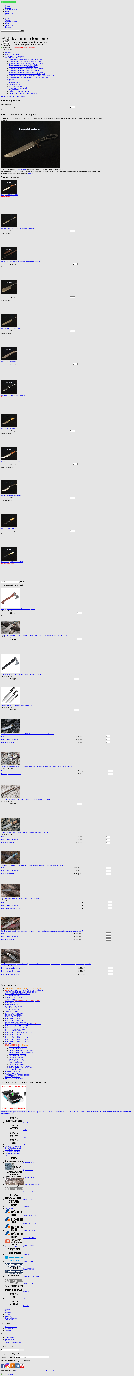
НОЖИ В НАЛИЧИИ (12, 54)
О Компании (9, 13)
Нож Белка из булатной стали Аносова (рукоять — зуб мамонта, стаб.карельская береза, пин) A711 (34, 635)
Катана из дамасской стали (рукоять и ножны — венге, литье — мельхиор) (26, 799)
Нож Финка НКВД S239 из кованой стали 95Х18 (14, 395)
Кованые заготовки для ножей (19, 81)
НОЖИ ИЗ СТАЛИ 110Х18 (14, 1020)
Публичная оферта (11, 1327)
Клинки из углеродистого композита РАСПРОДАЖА (26, 68)
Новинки (8, 52)
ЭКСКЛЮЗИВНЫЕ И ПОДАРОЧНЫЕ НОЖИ (21, 992)
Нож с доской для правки (9, 739)
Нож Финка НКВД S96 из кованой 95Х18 (12, 562)
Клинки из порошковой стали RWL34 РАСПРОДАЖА (27, 74)
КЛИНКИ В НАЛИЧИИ (13, 58)
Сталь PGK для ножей (16, 1057)
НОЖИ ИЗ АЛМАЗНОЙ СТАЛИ (16, 1027)
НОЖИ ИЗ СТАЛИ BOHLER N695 (17, 1040)
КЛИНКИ (8, 1043)
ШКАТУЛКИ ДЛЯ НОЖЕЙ (14, 1078)
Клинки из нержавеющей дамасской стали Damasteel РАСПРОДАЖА (32, 75)
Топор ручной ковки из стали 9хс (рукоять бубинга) (18, 609)
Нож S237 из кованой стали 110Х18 (11, 495)
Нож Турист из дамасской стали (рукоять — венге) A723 (20, 898)
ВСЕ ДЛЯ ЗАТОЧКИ (12, 1073)
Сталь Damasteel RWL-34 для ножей (21, 1052)
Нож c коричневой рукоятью (10, 968)
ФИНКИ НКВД (10, 999)
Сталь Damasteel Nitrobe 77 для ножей (21, 1050)
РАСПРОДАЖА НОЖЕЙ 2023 (15, 56)
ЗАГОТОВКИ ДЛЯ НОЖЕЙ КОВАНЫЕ (18, 1068)
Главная (7, 1309)
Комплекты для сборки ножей (19, 91)
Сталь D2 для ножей (15, 1062)
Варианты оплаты (11, 9)
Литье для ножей (14, 82)
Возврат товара (10, 1328)
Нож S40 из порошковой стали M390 (11, 462)
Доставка (8, 11)
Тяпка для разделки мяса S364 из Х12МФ (12, 295)
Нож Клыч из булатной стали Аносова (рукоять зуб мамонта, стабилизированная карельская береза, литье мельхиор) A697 (42, 931)
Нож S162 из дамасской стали (9, 428)
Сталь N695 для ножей (16, 1064)
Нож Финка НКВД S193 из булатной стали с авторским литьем (18, 228)
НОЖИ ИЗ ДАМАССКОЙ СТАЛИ (16, 1025)
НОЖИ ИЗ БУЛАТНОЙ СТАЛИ (15, 1022)
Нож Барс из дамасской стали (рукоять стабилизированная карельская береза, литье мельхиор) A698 (34, 865)
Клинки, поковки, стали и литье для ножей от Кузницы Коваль (36, 1371)
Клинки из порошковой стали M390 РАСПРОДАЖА (26, 72)
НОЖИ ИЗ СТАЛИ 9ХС (13, 1017)
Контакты (8, 15)
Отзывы (7, 6)
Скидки (7, 1314)
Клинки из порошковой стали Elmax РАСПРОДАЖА (26, 70)
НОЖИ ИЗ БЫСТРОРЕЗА (14, 1031)
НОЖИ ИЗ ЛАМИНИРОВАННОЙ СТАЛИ (23, 1024)
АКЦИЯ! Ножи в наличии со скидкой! (14, 96)
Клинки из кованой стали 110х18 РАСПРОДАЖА (25, 60)
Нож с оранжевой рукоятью (10, 971)
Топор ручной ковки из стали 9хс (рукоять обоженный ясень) (21, 674)
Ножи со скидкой (10, 1341)
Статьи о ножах (10, 1337)
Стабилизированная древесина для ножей (23, 93)
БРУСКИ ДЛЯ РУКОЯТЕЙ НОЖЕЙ (17, 1075)
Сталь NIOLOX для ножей (17, 1055)
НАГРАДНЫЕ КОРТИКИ (13, 1006)
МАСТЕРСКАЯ (10, 79)
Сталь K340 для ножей (16, 1059)
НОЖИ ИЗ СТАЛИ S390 (13, 1034)
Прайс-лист (8, 1316)
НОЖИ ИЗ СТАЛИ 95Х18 (13, 1015)
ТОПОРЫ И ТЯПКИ (12, 1010)
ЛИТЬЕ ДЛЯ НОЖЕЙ (12, 1071)
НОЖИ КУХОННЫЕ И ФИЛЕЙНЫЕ (17, 994)
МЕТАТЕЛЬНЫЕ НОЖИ (13, 997)
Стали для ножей (14, 84)
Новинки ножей (10, 1339)
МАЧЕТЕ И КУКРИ (11, 1008)
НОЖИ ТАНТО (10, 1002)
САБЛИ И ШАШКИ (12, 1011)
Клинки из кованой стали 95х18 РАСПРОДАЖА (25, 61)
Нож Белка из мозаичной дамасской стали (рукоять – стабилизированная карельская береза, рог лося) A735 (37, 766)
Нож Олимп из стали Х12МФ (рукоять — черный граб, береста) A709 (24, 832)
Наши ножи (9, 1311)
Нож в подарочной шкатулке (11, 774)
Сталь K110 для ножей (16, 1061)
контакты (30, 173)
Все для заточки (14, 90)
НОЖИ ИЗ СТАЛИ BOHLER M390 (17, 1041)
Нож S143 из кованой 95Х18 (8, 528)
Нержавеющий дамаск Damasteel (20, 1066)
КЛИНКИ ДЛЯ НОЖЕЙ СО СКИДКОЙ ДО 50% (25, 990)
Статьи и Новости (11, 1318)
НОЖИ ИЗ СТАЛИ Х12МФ (14, 1013)
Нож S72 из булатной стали (8, 361)
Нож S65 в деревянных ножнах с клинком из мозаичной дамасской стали (21, 261)
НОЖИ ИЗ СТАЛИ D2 (12, 1036)
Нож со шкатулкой (7, 742)
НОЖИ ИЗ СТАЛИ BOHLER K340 (17, 1038)
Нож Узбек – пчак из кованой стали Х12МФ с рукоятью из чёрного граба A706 (27, 734)
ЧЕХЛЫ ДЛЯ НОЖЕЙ (12, 1077)
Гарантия (8, 8)
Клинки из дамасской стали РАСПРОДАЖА (23, 65)
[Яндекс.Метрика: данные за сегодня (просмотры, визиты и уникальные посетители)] (7, 1374)
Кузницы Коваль (21, 169)
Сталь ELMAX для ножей (17, 1054)
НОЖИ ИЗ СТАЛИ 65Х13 (13, 1018)
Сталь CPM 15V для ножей (18, 1047)
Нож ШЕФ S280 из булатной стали (10, 328)
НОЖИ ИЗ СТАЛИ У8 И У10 (15, 1029)
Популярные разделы (8, 1357)
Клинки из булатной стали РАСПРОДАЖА (23, 67)
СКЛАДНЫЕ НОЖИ (12, 995)
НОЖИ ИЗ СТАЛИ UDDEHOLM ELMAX (19, 1032)
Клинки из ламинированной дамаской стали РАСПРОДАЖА (29, 77)
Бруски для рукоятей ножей (18, 88)
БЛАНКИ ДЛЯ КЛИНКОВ (14, 1070)
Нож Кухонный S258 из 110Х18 (9, 195)
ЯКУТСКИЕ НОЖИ (12, 1004)
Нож (2, 736)
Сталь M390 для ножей (16, 1048)
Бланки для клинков (15, 86)
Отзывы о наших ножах (13, 1343)
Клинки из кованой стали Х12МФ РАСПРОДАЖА (26, 63)
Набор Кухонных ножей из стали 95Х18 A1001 (16, 705)
